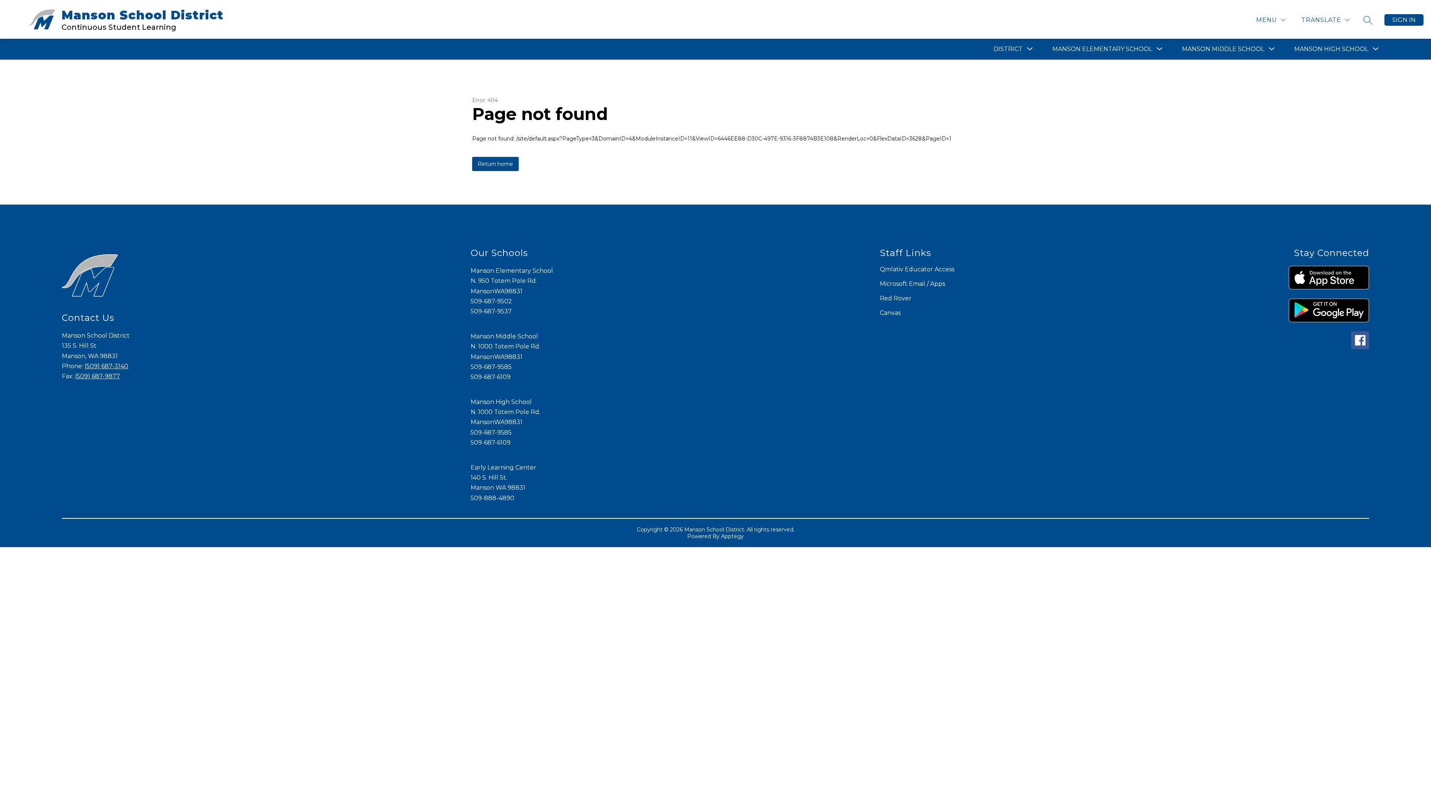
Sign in (1404, 19)
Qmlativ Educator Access (917, 269)
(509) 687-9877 (97, 376)
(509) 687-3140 (106, 366)
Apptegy (732, 536)
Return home (495, 164)
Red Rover (896, 298)
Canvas (890, 312)
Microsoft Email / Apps (912, 283)
